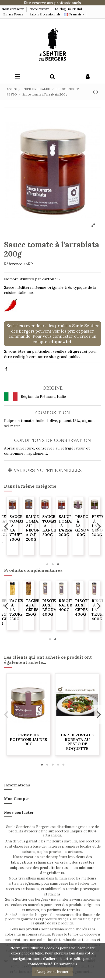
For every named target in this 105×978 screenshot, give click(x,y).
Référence (13, 263)
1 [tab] (47, 564)
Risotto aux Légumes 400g (85, 607)
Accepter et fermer (52, 971)
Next (98, 526)
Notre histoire (39, 9)
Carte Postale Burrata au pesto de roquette (77, 742)
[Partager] (6, 369)
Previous (6, 526)
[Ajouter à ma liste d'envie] (12, 509)
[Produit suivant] (97, 92)
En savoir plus (65, 964)
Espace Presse (13, 14)
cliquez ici (60, 341)
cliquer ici (77, 351)
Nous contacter (13, 9)
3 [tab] (58, 564)
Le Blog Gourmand (68, 9)
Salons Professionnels (45, 14)
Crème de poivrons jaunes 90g (28, 740)
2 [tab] (52, 564)
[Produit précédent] (94, 92)
